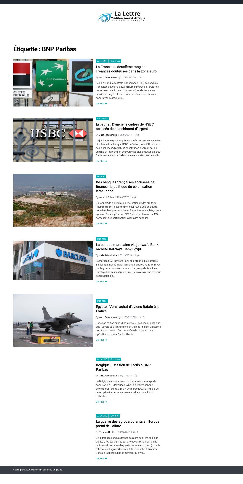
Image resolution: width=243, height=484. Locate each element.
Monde (100, 176)
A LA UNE (102, 61)
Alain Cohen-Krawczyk (110, 77)
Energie (114, 416)
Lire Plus (100, 103)
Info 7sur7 (102, 118)
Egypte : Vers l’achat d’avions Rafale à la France (128, 309)
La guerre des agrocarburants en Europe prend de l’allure (127, 423)
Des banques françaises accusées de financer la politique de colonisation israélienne (125, 186)
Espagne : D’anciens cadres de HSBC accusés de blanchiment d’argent (125, 126)
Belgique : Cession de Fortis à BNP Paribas (123, 367)
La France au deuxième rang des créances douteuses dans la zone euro (126, 69)
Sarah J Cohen (106, 197)
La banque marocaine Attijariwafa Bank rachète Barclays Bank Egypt (127, 247)
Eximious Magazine (52, 470)
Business (115, 61)
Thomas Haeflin (107, 432)
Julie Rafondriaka (108, 135)
